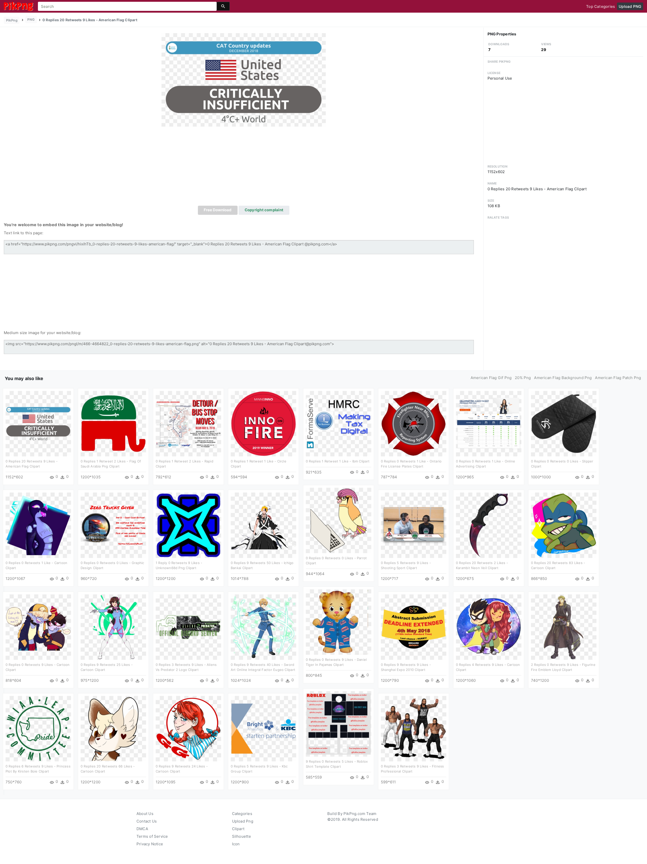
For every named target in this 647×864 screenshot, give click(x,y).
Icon (236, 844)
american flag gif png (491, 377)
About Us (144, 813)
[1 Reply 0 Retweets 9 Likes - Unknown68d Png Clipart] (188, 525)
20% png (523, 377)
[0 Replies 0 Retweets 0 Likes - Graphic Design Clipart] (113, 525)
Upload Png (242, 821)
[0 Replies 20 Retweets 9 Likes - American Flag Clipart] (243, 79)
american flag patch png (618, 377)
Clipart (238, 828)
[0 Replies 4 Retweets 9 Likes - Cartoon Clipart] (488, 626)
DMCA (142, 828)
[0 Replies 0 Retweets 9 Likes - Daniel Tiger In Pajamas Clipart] (338, 621)
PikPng (11, 20)
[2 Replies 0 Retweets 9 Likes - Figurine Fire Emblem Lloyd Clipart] (563, 626)
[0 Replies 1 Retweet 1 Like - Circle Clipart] (263, 423)
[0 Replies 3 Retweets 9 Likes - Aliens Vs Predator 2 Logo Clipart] (188, 626)
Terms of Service (152, 836)
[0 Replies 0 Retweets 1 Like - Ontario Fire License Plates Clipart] (413, 423)
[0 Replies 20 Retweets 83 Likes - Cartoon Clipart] (563, 525)
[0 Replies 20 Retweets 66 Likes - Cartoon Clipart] (113, 728)
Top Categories (600, 6)
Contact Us (146, 821)
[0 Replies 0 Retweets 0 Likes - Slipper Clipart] (563, 423)
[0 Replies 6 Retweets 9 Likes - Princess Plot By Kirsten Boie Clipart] (38, 728)
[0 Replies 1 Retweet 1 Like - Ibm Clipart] (338, 423)
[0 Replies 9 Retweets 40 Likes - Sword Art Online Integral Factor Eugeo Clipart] (263, 626)
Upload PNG (630, 6)
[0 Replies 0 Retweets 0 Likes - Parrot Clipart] (338, 520)
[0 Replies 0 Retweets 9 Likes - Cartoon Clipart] (38, 626)
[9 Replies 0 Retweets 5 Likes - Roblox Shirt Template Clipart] (338, 723)
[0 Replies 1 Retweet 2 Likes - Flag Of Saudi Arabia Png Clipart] (113, 423)
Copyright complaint (264, 209)
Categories (242, 813)
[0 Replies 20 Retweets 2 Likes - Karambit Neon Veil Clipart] (488, 525)
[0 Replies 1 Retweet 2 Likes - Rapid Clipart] (188, 423)
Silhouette (241, 836)
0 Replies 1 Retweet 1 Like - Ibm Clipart (337, 461)
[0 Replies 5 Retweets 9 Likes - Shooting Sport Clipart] (413, 525)
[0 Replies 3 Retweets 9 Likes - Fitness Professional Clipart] (413, 728)
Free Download (218, 209)
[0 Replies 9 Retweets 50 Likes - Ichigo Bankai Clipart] (263, 525)
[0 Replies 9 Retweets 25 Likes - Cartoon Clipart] (113, 626)
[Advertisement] (243, 167)
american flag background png (563, 377)
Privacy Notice (149, 844)
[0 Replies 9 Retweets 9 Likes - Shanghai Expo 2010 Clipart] (413, 626)
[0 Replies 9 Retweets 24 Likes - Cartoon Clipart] (188, 728)
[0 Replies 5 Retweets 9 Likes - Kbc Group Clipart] (263, 728)
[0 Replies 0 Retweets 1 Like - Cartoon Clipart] (38, 525)
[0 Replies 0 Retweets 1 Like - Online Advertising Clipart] (488, 423)
